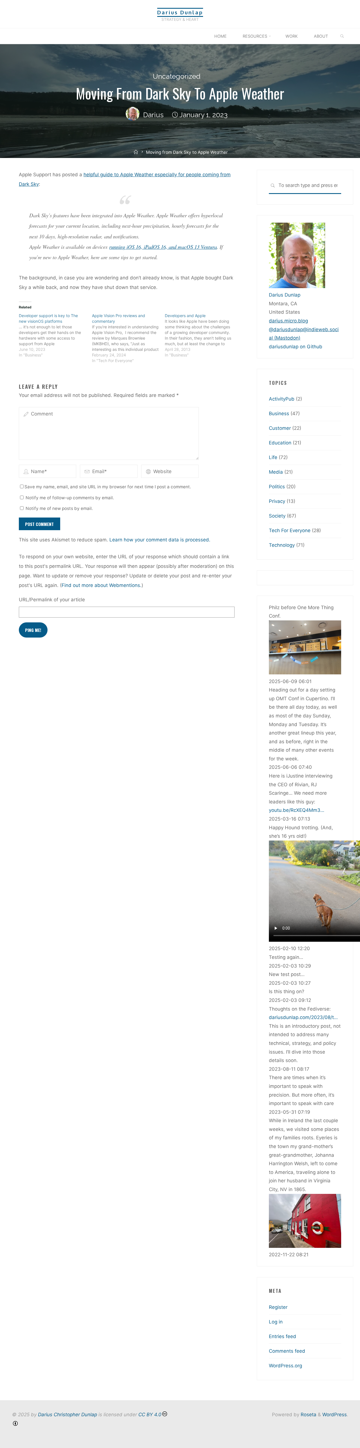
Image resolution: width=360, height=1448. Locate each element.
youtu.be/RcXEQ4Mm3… (296, 810)
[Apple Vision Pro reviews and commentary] (128, 338)
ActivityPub (281, 399)
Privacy (277, 501)
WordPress (334, 1414)
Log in (276, 1322)
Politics (277, 486)
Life (273, 457)
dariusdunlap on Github (295, 346)
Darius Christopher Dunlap (67, 1414)
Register (278, 1307)
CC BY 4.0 (149, 1414)
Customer (280, 428)
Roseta (307, 1414)
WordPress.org (285, 1365)
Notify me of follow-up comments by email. (70, 497)
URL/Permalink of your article (52, 599)
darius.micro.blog (288, 321)
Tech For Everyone (289, 530)
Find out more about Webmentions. (101, 585)
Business (279, 413)
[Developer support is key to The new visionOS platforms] (55, 335)
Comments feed (287, 1351)
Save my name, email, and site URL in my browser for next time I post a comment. (107, 486)
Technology (282, 545)
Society (277, 516)
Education (280, 443)
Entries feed (282, 1336)
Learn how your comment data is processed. (159, 540)
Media (276, 472)
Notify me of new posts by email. (59, 508)
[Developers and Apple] (201, 335)
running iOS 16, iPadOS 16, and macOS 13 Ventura (163, 246)
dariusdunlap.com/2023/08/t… (303, 1017)
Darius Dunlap (180, 12)
